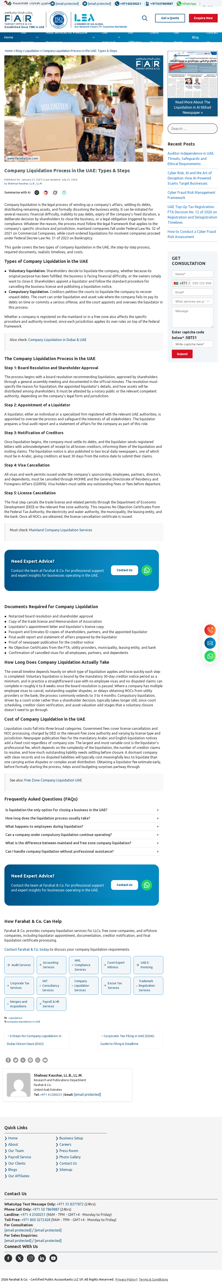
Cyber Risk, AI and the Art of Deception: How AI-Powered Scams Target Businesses (190, 178)
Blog (195, 37)
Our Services (27, 37)
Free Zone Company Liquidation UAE (53, 780)
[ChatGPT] (36, 192)
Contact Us (212, 37)
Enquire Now (203, 18)
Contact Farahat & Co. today (26, 949)
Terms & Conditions (153, 1279)
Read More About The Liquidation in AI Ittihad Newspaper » (192, 107)
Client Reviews (156, 37)
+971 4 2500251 (51, 1094)
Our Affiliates (135, 37)
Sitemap (65, 1170)
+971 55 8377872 (70, 1204)
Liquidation (15, 1017)
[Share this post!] (8, 1061)
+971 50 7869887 (45, 1209)
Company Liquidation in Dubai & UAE (57, 340)
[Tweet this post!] (15, 1061)
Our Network (109, 37)
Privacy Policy (125, 1279)
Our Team (178, 37)
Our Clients (17, 1163)
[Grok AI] (54, 192)
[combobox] (181, 283)
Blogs (12, 1170)
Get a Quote (170, 18)
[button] (145, 18)
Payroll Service (19, 1157)
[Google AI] (45, 192)
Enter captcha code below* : (188, 335)
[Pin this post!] (30, 1061)
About (13, 1144)
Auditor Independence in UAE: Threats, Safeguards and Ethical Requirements (191, 158)
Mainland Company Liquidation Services (60, 530)
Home (8, 37)
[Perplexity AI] (63, 192)
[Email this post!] (45, 1061)
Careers (65, 1144)
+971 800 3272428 (35, 1220)
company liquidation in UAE (23, 1021)
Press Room (68, 1151)
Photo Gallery (70, 1157)
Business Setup (71, 1138)
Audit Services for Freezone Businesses (66, 37)
